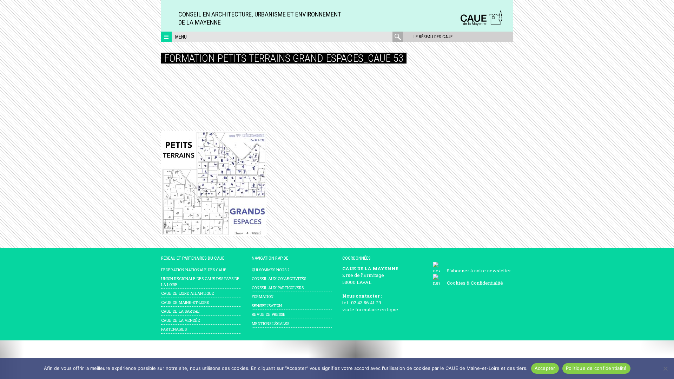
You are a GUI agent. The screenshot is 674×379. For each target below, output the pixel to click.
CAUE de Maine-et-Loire (185, 302)
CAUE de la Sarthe (180, 311)
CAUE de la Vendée (180, 320)
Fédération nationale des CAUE (193, 269)
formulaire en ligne (376, 309)
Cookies (456, 283)
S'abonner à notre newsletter (479, 270)
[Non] (665, 368)
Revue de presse (268, 314)
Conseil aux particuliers (278, 287)
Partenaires (174, 329)
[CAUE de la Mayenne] (481, 24)
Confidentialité (487, 283)
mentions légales (270, 323)
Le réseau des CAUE (433, 36)
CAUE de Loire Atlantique (187, 293)
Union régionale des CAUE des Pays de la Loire (200, 281)
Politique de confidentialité (596, 368)
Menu (181, 37)
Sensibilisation (267, 305)
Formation (262, 296)
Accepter (545, 368)
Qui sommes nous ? (270, 269)
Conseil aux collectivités (279, 278)
